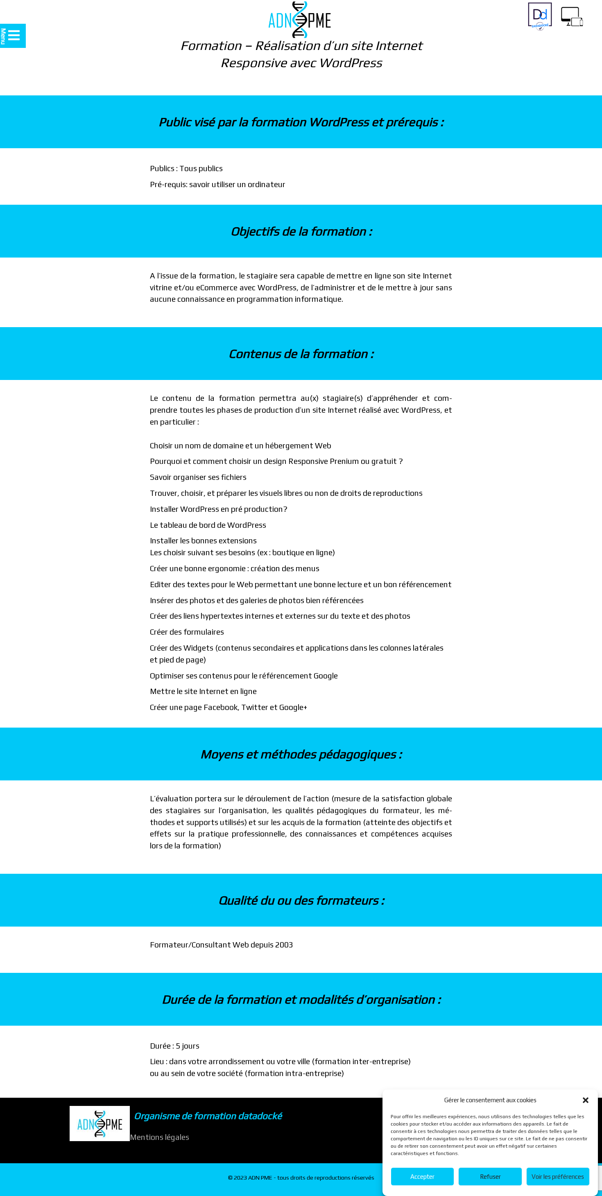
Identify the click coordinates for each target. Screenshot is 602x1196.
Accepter (422, 1176)
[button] (586, 1100)
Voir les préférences (558, 1176)
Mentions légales (159, 1137)
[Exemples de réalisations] (572, 14)
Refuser (490, 1176)
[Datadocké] (540, 16)
